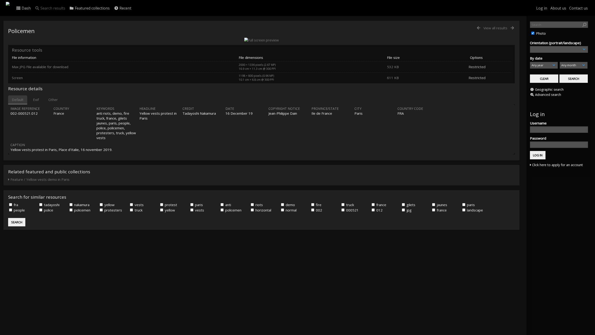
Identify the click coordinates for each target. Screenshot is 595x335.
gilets (410, 204)
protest (170, 204)
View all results (495, 28)
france (380, 204)
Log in (541, 8)
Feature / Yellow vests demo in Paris (39, 179)
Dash (26, 8)
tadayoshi (51, 204)
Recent (125, 8)
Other (53, 99)
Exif (36, 99)
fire (318, 204)
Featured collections (92, 8)
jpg (409, 210)
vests (139, 204)
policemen (81, 210)
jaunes (441, 204)
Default (17, 99)
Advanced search (548, 94)
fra (15, 204)
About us (558, 8)
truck (349, 204)
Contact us (578, 8)
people (19, 210)
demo (290, 204)
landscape (474, 210)
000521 (352, 210)
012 (379, 210)
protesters (112, 210)
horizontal (263, 210)
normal (291, 210)
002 (318, 210)
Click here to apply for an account (557, 165)
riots (259, 204)
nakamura (81, 204)
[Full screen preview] (261, 40)
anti (227, 204)
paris (198, 204)
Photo (540, 33)
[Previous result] (478, 28)
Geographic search (549, 89)
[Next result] (512, 28)
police (48, 210)
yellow (109, 204)
